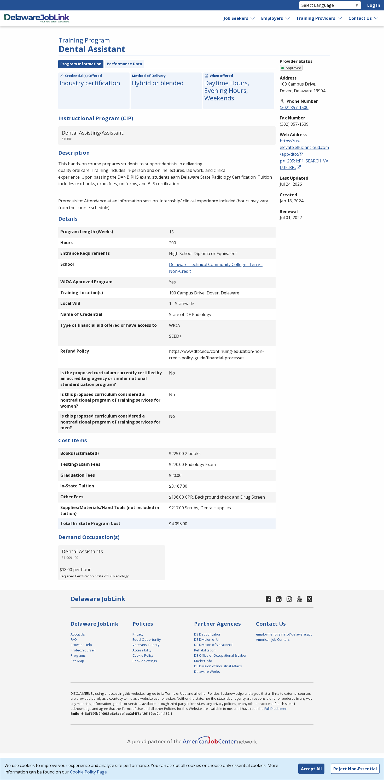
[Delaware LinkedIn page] (279, 599)
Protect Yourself (83, 650)
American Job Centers (273, 639)
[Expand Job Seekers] (253, 18)
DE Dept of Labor (207, 634)
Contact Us (360, 18)
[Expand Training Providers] (340, 18)
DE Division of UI (206, 639)
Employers (272, 18)
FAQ (74, 639)
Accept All (311, 769)
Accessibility (141, 650)
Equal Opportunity (146, 639)
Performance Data (124, 63)
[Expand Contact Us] (376, 18)
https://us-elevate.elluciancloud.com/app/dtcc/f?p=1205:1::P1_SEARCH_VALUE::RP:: (304, 154)
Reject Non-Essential (355, 769)
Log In (373, 5)
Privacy (137, 634)
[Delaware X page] (309, 599)
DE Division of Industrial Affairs (218, 666)
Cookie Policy (142, 655)
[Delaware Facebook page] (268, 599)
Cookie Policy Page (88, 772)
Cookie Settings (144, 660)
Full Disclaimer (275, 708)
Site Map (77, 660)
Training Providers (315, 18)
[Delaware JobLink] (36, 18)
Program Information (80, 63)
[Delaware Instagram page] (289, 599)
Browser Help (81, 644)
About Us (78, 634)
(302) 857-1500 (294, 107)
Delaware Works (207, 671)
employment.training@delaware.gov (284, 634)
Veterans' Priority (145, 644)
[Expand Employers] (288, 18)
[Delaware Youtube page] (299, 599)
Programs (78, 655)
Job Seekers (236, 18)
